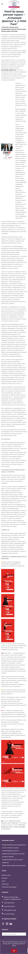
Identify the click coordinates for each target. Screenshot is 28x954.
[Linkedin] (11, 924)
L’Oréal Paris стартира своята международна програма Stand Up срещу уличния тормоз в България (13, 29)
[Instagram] (7, 924)
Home (13, 9)
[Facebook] (3, 924)
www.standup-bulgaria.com (8, 70)
